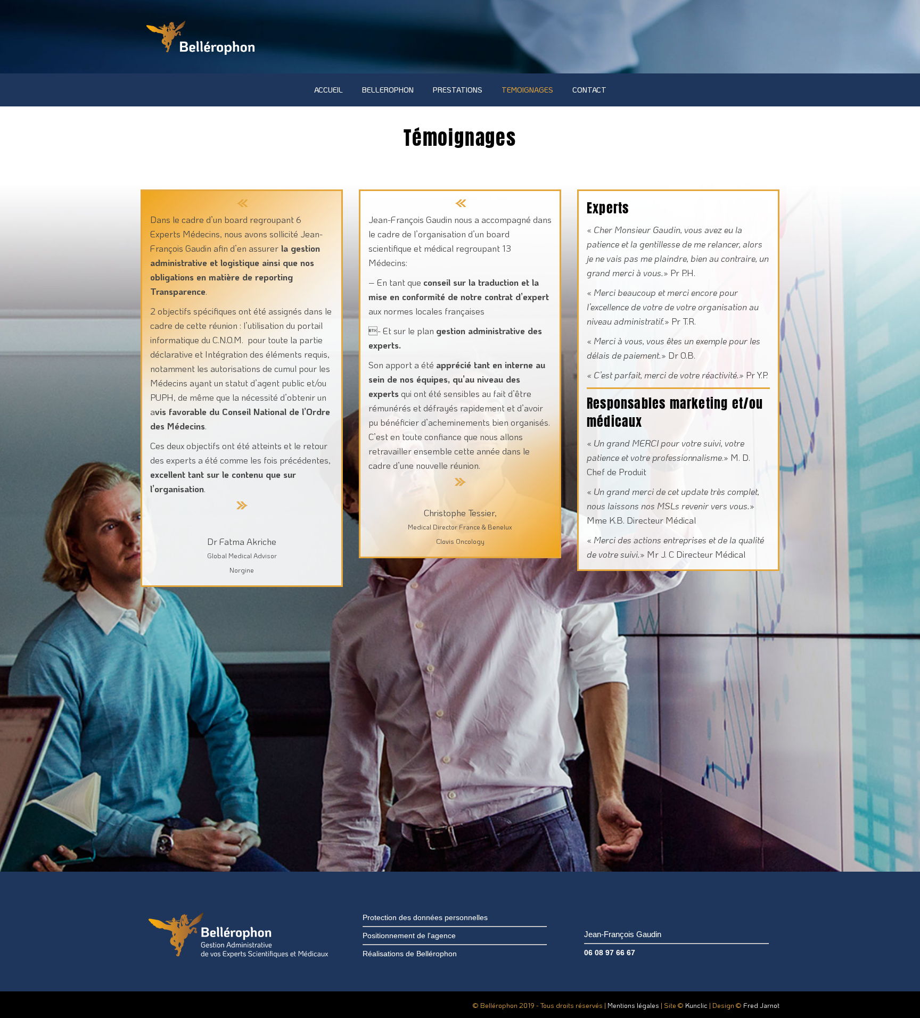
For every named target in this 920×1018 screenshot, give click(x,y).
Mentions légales (633, 1004)
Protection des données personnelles (425, 917)
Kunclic (696, 1004)
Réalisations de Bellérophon (410, 953)
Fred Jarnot (761, 1004)
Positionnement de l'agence (409, 935)
